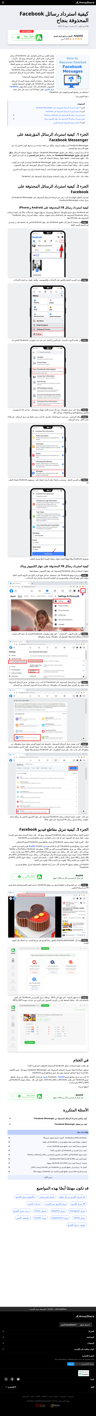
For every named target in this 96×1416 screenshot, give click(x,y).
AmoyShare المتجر (68, 1325)
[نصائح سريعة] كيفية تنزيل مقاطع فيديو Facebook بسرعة (67, 1146)
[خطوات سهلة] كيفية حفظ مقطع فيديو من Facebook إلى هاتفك (64, 1142)
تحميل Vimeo (40, 1210)
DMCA (44, 1396)
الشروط (70, 1396)
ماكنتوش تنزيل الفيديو (25, 1196)
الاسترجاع (25, 1396)
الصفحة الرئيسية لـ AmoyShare (84, 2)
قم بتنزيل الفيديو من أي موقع (72, 1196)
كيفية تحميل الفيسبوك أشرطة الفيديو (66, 122)
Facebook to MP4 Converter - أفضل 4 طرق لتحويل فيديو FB (65, 1138)
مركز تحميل (84, 1325)
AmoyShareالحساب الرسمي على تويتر (6, 1379)
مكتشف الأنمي (22, 1217)
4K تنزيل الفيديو (78, 1203)
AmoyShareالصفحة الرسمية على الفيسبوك (12, 1379)
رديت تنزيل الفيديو (21, 1210)
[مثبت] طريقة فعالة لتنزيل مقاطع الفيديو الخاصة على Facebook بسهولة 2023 (60, 1171)
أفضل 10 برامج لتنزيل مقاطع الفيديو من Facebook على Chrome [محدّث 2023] (59, 1167)
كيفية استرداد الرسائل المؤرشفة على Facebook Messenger (57, 108)
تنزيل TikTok (79, 1217)
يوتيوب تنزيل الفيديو (76, 1224)
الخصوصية (63, 1396)
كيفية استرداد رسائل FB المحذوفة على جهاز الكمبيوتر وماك (64, 119)
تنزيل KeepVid (58, 1210)
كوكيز (32, 1396)
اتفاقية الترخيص (53, 1396)
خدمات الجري (34, 1203)
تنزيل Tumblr (40, 1217)
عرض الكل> (48, 1177)
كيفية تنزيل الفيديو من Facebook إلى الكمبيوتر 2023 (68, 1150)
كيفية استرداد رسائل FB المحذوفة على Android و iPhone (64, 115)
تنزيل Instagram (77, 1210)
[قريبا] (18, 1379)
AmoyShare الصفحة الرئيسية (60, 1309)
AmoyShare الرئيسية (84, 1316)
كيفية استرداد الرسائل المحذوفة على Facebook (62, 111)
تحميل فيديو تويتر (47, 1196)
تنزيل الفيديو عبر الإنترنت (55, 1203)
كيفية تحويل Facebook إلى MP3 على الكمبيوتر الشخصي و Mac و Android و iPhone (57, 1154)
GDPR (38, 1396)
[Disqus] (48, 1267)
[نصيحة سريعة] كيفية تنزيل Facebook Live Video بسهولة (67, 1163)
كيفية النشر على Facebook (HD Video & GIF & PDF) (68, 1159)
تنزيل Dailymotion (60, 1217)
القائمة (3, 2)
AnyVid (50, 1309)
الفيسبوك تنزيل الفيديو (38, 1309)
